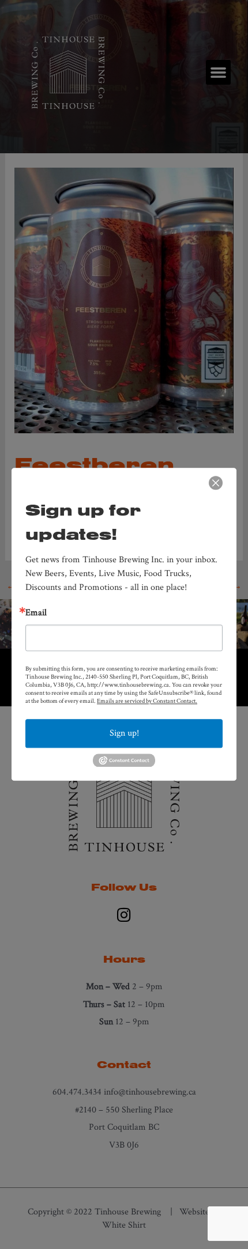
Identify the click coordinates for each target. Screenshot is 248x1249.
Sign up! (124, 733)
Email (36, 613)
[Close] (215, 482)
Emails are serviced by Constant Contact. (147, 701)
